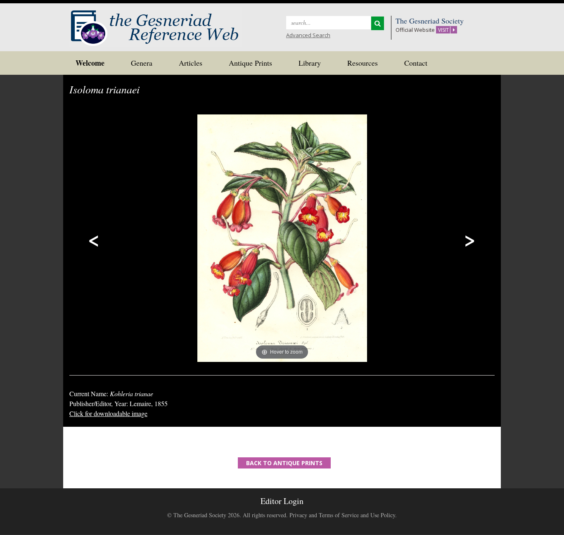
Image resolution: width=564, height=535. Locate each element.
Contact (415, 63)
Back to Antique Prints (284, 463)
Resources (362, 63)
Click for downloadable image (108, 413)
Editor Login (282, 500)
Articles (190, 63)
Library (310, 63)
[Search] (377, 23)
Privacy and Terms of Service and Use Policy (342, 515)
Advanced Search (308, 35)
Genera (141, 63)
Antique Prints (250, 63)
